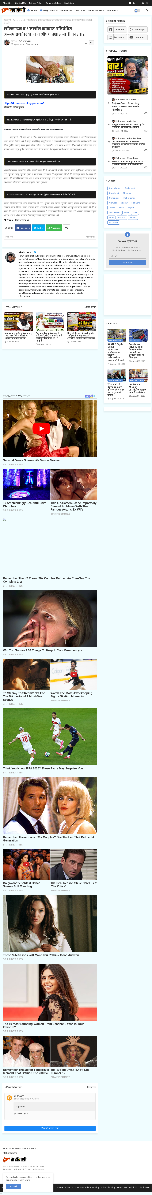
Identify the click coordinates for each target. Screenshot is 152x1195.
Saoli (126, 212)
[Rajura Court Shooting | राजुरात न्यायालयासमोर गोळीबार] (127, 75)
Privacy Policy (36, 3)
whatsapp (140, 29)
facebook (119, 29)
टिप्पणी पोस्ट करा (50, 1128)
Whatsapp (56, 228)
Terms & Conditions (127, 1187)
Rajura (131, 207)
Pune (121, 207)
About (67, 1187)
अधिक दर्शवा (90, 307)
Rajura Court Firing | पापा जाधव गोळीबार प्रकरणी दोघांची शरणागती (127, 163)
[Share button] (66, 227)
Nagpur (124, 203)
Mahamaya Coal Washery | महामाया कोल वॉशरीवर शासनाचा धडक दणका (18, 336)
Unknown (19, 1096)
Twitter (40, 228)
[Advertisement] (52, 373)
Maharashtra (95, 10)
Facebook (25, 228)
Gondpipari (114, 198)
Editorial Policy (108, 1187)
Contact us (20, 3)
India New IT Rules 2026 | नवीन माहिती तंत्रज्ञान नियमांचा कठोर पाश (33, 161)
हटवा (26, 1113)
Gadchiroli (114, 193)
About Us (7, 3)
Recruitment (114, 212)
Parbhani (136, 203)
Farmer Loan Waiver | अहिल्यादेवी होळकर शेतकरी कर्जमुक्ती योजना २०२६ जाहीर (49, 337)
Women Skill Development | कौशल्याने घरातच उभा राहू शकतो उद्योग (116, 389)
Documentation (53, 3)
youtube (140, 37)
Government (19, 20)
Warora (132, 217)
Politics (112, 207)
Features (64, 10)
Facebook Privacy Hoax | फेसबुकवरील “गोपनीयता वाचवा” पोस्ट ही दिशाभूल (136, 351)
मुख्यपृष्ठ (7, 20)
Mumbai (113, 203)
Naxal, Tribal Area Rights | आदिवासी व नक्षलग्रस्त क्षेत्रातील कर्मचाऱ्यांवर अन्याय (81, 336)
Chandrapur (115, 188)
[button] (147, 11)
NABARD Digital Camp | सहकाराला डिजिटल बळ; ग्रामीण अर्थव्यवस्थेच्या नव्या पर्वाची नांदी (115, 352)
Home (33, 10)
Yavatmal (113, 222)
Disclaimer (69, 3)
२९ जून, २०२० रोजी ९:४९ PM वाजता (26, 1099)
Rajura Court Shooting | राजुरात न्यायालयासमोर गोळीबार (126, 107)
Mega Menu (49, 10)
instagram (119, 37)
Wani (111, 217)
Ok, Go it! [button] (13, 1186)
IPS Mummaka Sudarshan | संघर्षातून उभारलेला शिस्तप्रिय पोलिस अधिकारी (128, 144)
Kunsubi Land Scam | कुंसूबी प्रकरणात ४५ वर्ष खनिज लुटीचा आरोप (33, 94)
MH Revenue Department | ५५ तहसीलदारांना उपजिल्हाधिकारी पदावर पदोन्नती (39, 119)
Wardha (121, 217)
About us (111, 10)
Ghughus (127, 193)
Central (79, 10)
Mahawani (26, 252)
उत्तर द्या (19, 1113)
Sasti (135, 212)
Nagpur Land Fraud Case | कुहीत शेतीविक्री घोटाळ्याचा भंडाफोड (128, 126)
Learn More (24, 1180)
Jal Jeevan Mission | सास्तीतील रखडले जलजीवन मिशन (137, 388)
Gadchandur (131, 188)
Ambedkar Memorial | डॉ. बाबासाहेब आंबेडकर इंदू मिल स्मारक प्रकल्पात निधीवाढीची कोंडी (41, 194)
